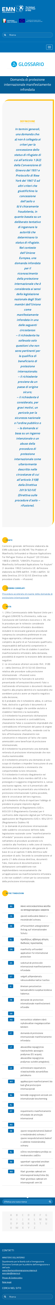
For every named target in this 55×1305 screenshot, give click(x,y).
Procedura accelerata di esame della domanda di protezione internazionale (27, 595)
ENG (51, 27)
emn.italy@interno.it (11, 1273)
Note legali (6, 1282)
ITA (44, 27)
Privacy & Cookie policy (12, 1277)
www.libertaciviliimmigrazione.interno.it (19, 1270)
